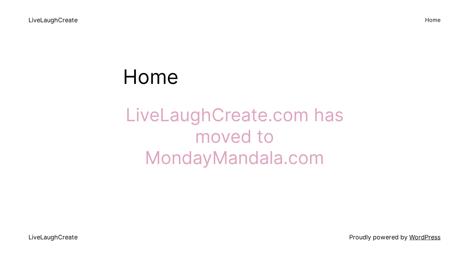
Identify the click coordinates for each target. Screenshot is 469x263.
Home (433, 19)
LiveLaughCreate (53, 20)
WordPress (425, 237)
